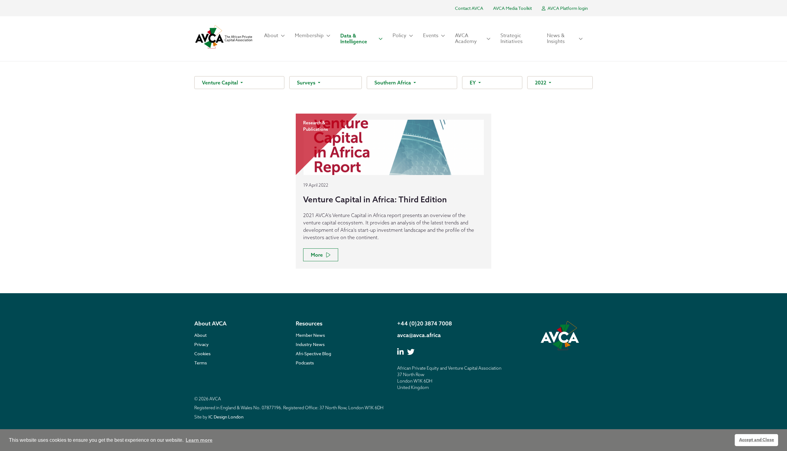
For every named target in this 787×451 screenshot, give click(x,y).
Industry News (310, 344)
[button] (274, 35)
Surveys (307, 83)
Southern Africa (393, 83)
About (200, 335)
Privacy (201, 344)
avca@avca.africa (419, 335)
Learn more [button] (199, 440)
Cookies (202, 353)
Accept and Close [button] (756, 440)
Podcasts (305, 363)
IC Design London (225, 417)
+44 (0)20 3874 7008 (424, 323)
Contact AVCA (469, 8)
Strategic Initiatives (511, 38)
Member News (310, 335)
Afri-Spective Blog (313, 353)
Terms (200, 363)
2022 (541, 83)
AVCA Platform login (567, 8)
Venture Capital (220, 83)
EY (473, 83)
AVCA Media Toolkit (512, 8)
